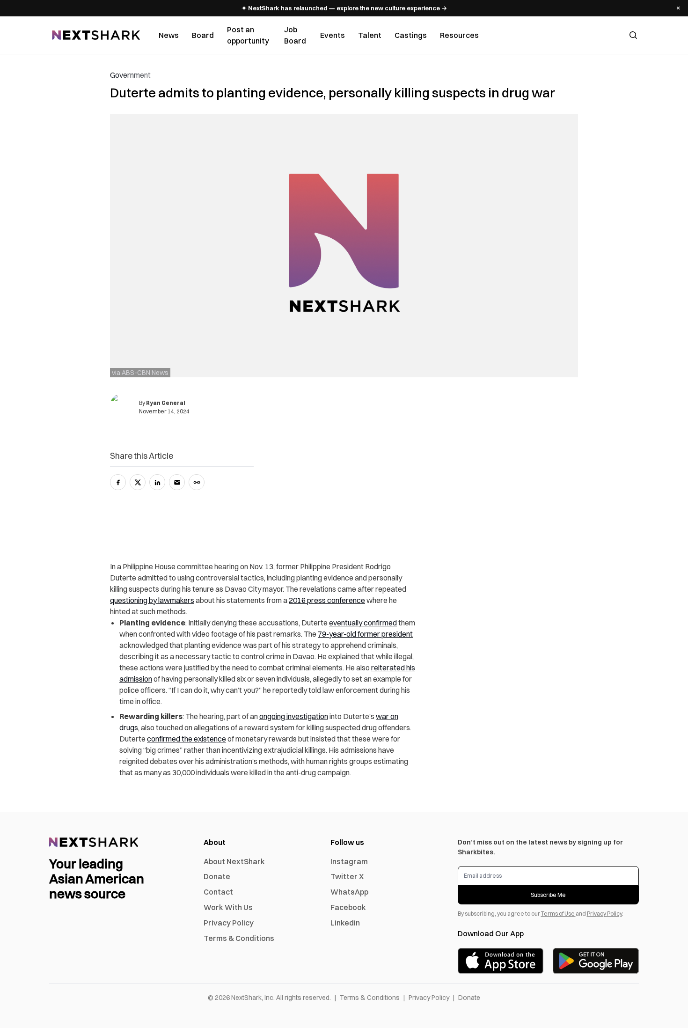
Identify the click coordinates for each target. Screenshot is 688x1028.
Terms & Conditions (239, 938)
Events (332, 35)
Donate (217, 876)
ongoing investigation (293, 716)
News (169, 35)
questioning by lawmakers (152, 600)
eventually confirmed (363, 622)
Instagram (349, 861)
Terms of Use (558, 913)
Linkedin (345, 922)
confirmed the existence (186, 738)
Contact (218, 891)
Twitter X (347, 876)
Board (203, 35)
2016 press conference (327, 600)
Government (130, 75)
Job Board (295, 35)
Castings (411, 35)
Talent (369, 35)
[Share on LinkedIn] (157, 482)
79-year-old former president (365, 634)
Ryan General (165, 402)
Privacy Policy (229, 922)
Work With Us (228, 907)
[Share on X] (138, 482)
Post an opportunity (248, 35)
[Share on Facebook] (118, 482)
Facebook (348, 907)
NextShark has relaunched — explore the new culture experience (344, 8)
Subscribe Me (548, 894)
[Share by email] (177, 482)
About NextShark (234, 861)
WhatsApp (349, 891)
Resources (459, 35)
